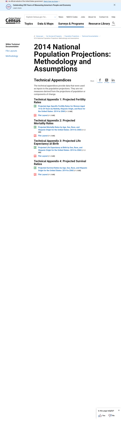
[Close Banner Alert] (114, 7)
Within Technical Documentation (13, 45)
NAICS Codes (72, 17)
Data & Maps (46, 23)
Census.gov (40, 36)
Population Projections (72, 36)
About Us (92, 17)
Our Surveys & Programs (54, 36)
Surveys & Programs (71, 23)
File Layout (43, 115)
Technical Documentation (90, 36)
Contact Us (103, 17)
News (61, 17)
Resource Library (99, 23)
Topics (28, 23)
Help (113, 17)
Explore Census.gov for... (36, 17)
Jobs (83, 17)
